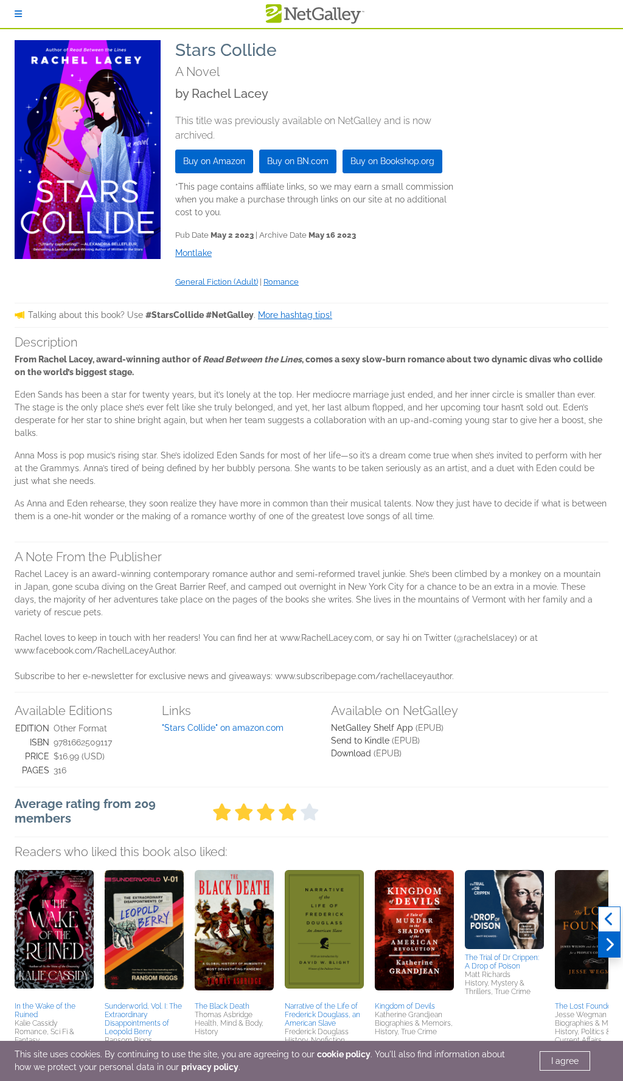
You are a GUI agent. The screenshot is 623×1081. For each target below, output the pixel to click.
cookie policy (344, 1054)
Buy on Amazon (214, 161)
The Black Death (222, 1006)
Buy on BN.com (298, 161)
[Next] (609, 945)
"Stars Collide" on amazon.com (223, 728)
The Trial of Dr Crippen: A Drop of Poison (502, 961)
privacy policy (209, 1067)
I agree (565, 1061)
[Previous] (609, 919)
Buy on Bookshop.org (392, 161)
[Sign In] (18, 14)
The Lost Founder (584, 1006)
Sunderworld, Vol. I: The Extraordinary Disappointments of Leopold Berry (143, 1019)
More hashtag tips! (295, 315)
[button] (54, 934)
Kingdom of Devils (405, 1006)
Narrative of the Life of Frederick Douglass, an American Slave (322, 1014)
